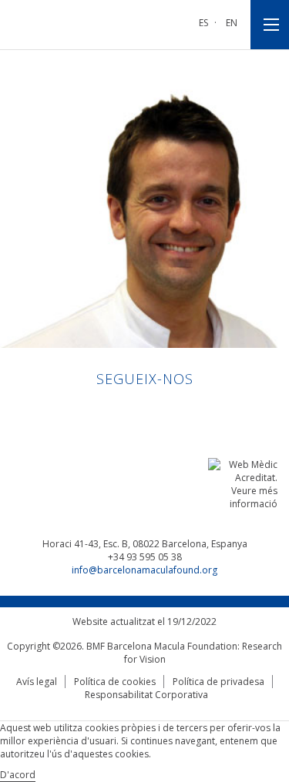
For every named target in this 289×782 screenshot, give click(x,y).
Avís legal (36, 681)
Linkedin (100, 412)
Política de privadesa (218, 681)
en (231, 22)
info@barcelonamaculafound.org (144, 569)
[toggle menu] (269, 24)
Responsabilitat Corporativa (146, 694)
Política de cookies (115, 681)
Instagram (188, 412)
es (203, 22)
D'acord (17, 774)
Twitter (159, 412)
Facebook (129, 412)
